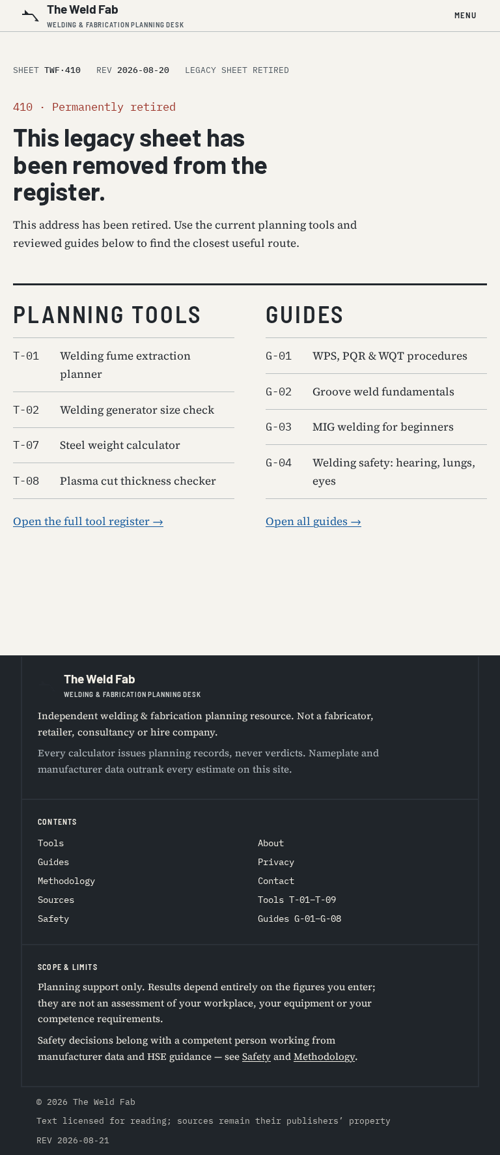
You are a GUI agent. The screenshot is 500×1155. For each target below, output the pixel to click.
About (271, 843)
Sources (56, 899)
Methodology (66, 881)
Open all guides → (313, 521)
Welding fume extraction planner (102, 365)
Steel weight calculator (96, 445)
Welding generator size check (113, 410)
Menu (465, 15)
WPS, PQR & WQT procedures (366, 356)
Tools (51, 843)
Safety (53, 918)
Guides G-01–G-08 (299, 918)
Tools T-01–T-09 (297, 899)
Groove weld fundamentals (360, 391)
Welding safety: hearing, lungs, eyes (370, 472)
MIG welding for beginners (360, 427)
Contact (276, 881)
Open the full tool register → (88, 521)
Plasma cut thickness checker (114, 481)
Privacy (276, 862)
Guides (53, 862)
